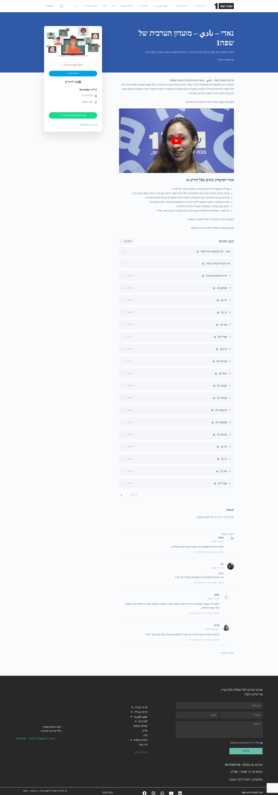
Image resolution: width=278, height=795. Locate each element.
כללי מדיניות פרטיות (51, 730)
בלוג (145, 735)
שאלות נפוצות (140, 725)
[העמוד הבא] (121, 495)
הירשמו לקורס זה (73, 73)
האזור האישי (141, 752)
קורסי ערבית (141, 707)
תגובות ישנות (227, 534)
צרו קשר (143, 744)
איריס (216, 625)
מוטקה (221, 537)
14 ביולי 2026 (213, 598)
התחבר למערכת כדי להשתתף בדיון (209, 552)
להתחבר (49, 6)
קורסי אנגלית (141, 712)
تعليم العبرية (141, 716)
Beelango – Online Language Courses (35, 738)
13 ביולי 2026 (218, 568)
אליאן (216, 595)
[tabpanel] (176, 154)
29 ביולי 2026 (218, 541)
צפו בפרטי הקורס (225, 60)
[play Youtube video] (176, 140)
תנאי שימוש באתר (52, 726)
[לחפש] (61, 6)
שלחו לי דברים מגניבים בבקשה (245, 742)
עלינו (145, 730)
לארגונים (143, 721)
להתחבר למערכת (222, 517)
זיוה (222, 564)
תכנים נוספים (141, 739)
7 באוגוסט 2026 (212, 629)
